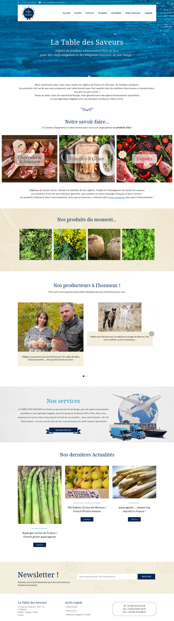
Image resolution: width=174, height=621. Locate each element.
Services (90, 13)
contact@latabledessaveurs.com (53, 2)
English (148, 13)
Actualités (116, 13)
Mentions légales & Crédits (79, 614)
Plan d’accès (72, 607)
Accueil (66, 13)
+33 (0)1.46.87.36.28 (28, 2)
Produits (102, 13)
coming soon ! (78, 503)
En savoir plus (63, 430)
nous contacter (117, 197)
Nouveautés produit (40, 528)
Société (77, 13)
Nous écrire (72, 610)
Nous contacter (133, 13)
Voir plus (39, 545)
